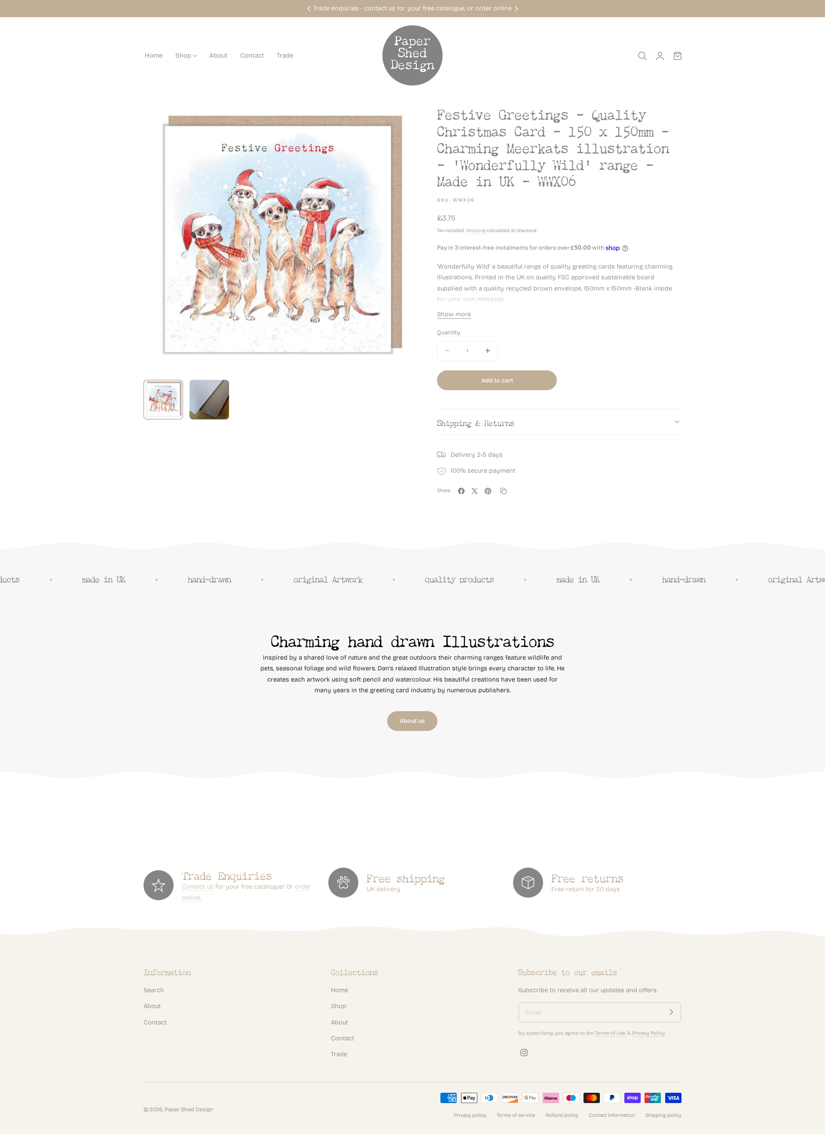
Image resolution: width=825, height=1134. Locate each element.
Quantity (448, 332)
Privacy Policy (648, 1033)
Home (339, 990)
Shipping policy (663, 1115)
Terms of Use (611, 1033)
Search (154, 990)
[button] (642, 55)
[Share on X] (475, 491)
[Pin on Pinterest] (488, 491)
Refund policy (562, 1115)
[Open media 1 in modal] (397, 120)
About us (412, 720)
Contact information (612, 1115)
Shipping (476, 230)
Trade (339, 1054)
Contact (155, 1022)
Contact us (198, 886)
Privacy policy (470, 1115)
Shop (338, 1006)
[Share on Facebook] (461, 491)
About (152, 1006)
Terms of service (516, 1115)
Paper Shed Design (189, 1109)
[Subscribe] (671, 1012)
